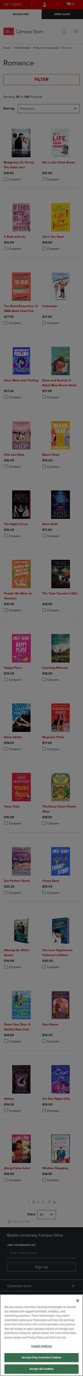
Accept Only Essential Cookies (41, 1357)
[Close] (78, 1300)
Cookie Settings (41, 1346)
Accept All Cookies (41, 1369)
